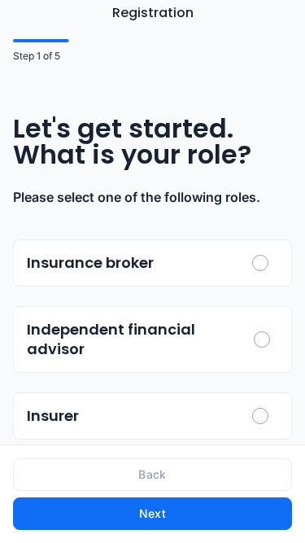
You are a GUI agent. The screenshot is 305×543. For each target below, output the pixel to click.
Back (152, 474)
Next (152, 513)
